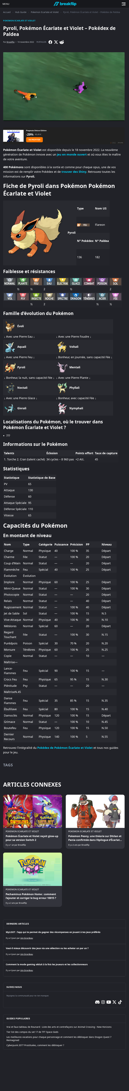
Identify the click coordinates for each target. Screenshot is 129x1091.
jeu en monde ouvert (72, 154)
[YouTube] (108, 1002)
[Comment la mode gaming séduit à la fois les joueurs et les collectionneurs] (64, 968)
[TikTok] (120, 1002)
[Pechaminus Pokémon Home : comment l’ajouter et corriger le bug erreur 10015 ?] (32, 880)
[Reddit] (61, 42)
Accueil (7, 12)
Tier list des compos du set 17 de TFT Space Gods (32, 1031)
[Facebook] (50, 42)
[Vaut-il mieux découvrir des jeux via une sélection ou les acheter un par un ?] (64, 952)
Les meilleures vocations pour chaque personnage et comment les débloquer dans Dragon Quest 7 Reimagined (58, 1038)
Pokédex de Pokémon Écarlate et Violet (65, 748)
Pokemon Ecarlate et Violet (45, 12)
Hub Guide (20, 12)
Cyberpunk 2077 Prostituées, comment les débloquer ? (35, 1045)
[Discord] (97, 1002)
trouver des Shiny (74, 172)
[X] (56, 42)
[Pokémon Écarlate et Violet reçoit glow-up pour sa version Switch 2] (32, 822)
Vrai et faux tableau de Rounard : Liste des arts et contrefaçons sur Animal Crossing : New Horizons (59, 1026)
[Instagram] (103, 1002)
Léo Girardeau (26, 938)
